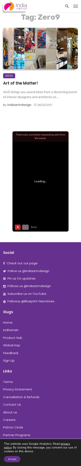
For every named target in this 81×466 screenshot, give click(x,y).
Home (7, 322)
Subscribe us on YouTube (26, 293)
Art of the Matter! (20, 83)
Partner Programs (16, 435)
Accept (12, 459)
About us (10, 412)
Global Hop (11, 345)
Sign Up (9, 360)
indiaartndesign (19, 105)
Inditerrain (10, 330)
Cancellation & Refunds (21, 397)
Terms (8, 382)
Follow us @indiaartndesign (28, 271)
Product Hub (12, 338)
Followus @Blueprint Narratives (30, 301)
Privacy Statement (17, 389)
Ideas (9, 75)
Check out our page (22, 263)
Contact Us (12, 404)
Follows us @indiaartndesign (29, 286)
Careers (9, 420)
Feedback (10, 353)
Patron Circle (13, 427)
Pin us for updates (21, 278)
